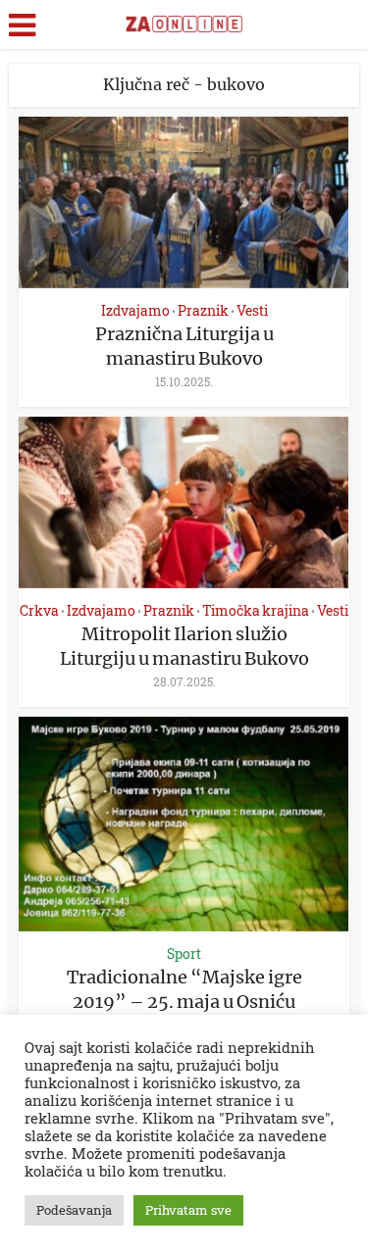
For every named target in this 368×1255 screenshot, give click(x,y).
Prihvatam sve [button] (188, 1210)
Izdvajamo (135, 310)
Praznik (203, 310)
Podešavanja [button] (74, 1210)
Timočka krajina (255, 610)
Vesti (252, 310)
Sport (184, 953)
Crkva (39, 610)
